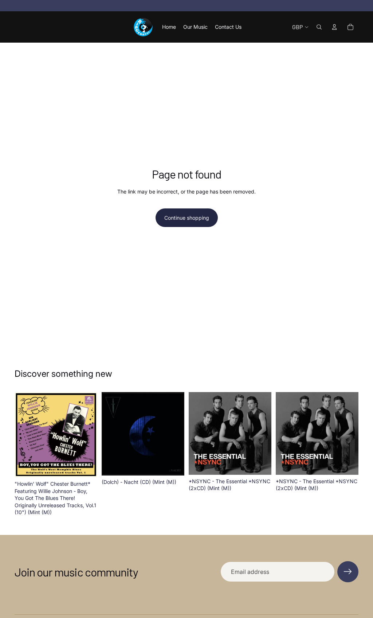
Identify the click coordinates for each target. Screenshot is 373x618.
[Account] (334, 27)
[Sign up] (347, 571)
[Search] (319, 27)
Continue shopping (186, 218)
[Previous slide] (23, 435)
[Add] (86, 466)
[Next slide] (89, 435)
